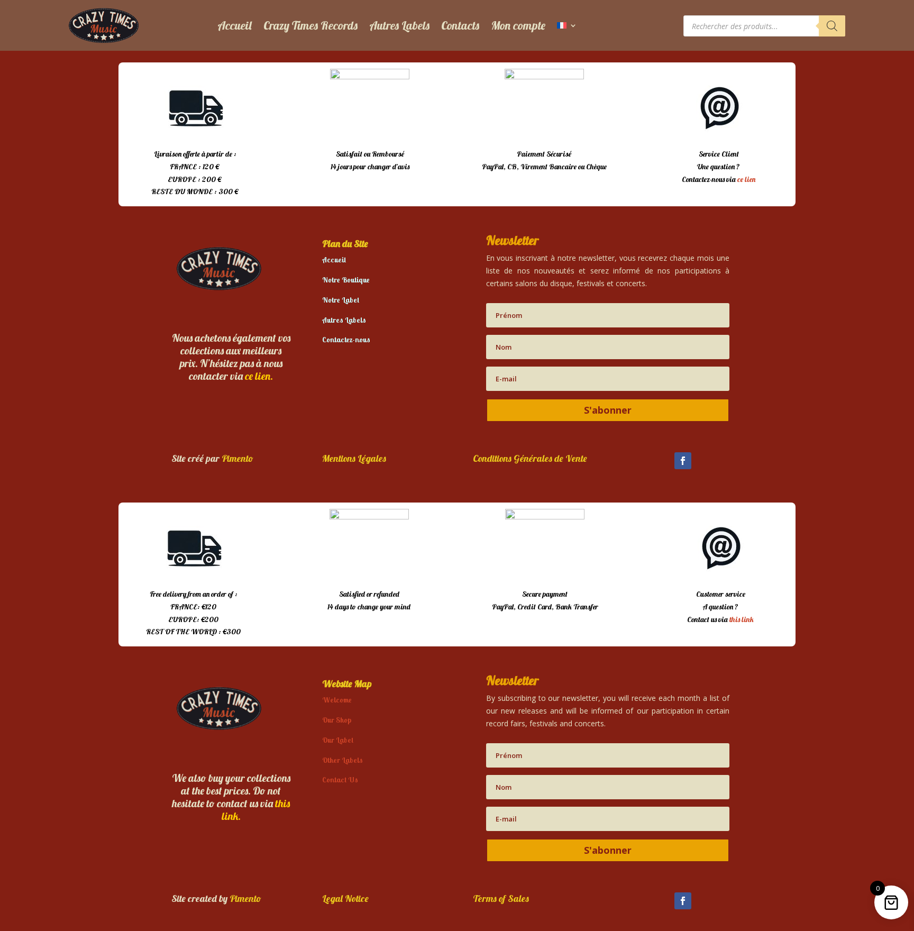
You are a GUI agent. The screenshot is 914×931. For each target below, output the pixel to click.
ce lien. (259, 375)
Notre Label (340, 300)
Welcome (337, 700)
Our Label (337, 740)
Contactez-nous (346, 339)
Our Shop (336, 720)
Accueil (234, 25)
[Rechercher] (832, 25)
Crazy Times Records (310, 25)
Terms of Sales (501, 898)
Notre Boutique (346, 280)
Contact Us (340, 779)
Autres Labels (399, 25)
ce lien (746, 179)
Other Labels (342, 760)
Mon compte (518, 25)
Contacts (460, 25)
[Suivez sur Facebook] (682, 460)
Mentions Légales (354, 458)
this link (741, 619)
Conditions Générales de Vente (530, 458)
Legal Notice (345, 898)
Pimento (237, 458)
